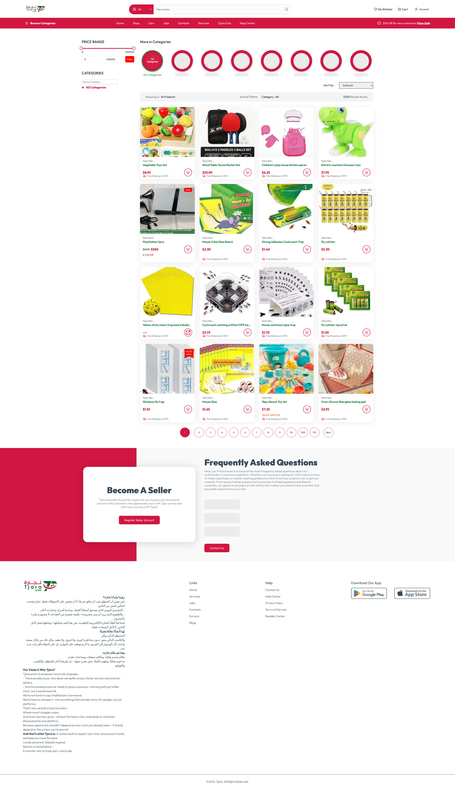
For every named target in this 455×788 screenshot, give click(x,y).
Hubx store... (148, 237)
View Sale (423, 23)
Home (120, 23)
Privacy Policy (274, 599)
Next (328, 432)
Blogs (192, 619)
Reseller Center (275, 612)
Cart (405, 9)
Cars (151, 23)
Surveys (194, 612)
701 (314, 432)
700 (303, 432)
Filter (129, 59)
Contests (183, 23)
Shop (136, 23)
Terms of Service (276, 606)
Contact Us (217, 544)
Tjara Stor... (148, 161)
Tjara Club (224, 23)
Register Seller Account (139, 518)
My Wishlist (385, 9)
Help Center (247, 23)
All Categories (96, 87)
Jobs (166, 23)
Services (203, 23)
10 (291, 432)
